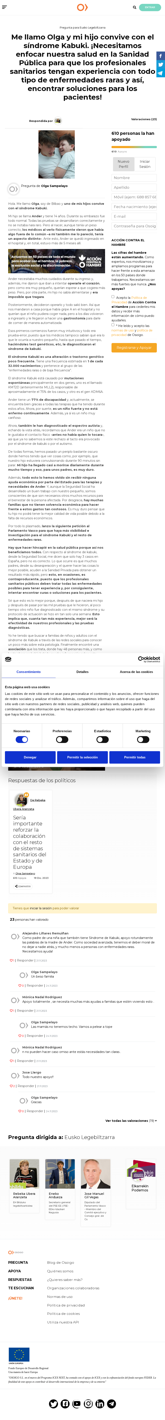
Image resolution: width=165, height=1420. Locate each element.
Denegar (30, 757)
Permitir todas (134, 757)
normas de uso (123, 330)
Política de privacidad (66, 1305)
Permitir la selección (82, 757)
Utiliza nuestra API (63, 1322)
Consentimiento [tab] (29, 672)
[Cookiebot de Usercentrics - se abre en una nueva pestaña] (141, 659)
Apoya (14, 1271)
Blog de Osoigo (60, 1263)
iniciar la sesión (41, 908)
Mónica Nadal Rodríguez (42, 997)
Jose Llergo (31, 1072)
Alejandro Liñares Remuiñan (45, 933)
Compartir (24, 886)
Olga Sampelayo (25, 873)
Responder (25, 960)
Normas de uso (60, 1297)
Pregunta (18, 1263)
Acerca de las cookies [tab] (136, 672)
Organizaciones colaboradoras (73, 1288)
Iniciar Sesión (144, 164)
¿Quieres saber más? (64, 1280)
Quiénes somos (60, 1271)
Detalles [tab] (82, 672)
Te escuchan (21, 1288)
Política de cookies (63, 1314)
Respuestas (20, 1280)
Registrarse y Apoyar (134, 348)
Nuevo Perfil (123, 164)
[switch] (62, 739)
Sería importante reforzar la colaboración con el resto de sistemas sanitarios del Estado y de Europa (29, 842)
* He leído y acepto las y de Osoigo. (132, 330)
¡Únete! (15, 1298)
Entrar (150, 7)
